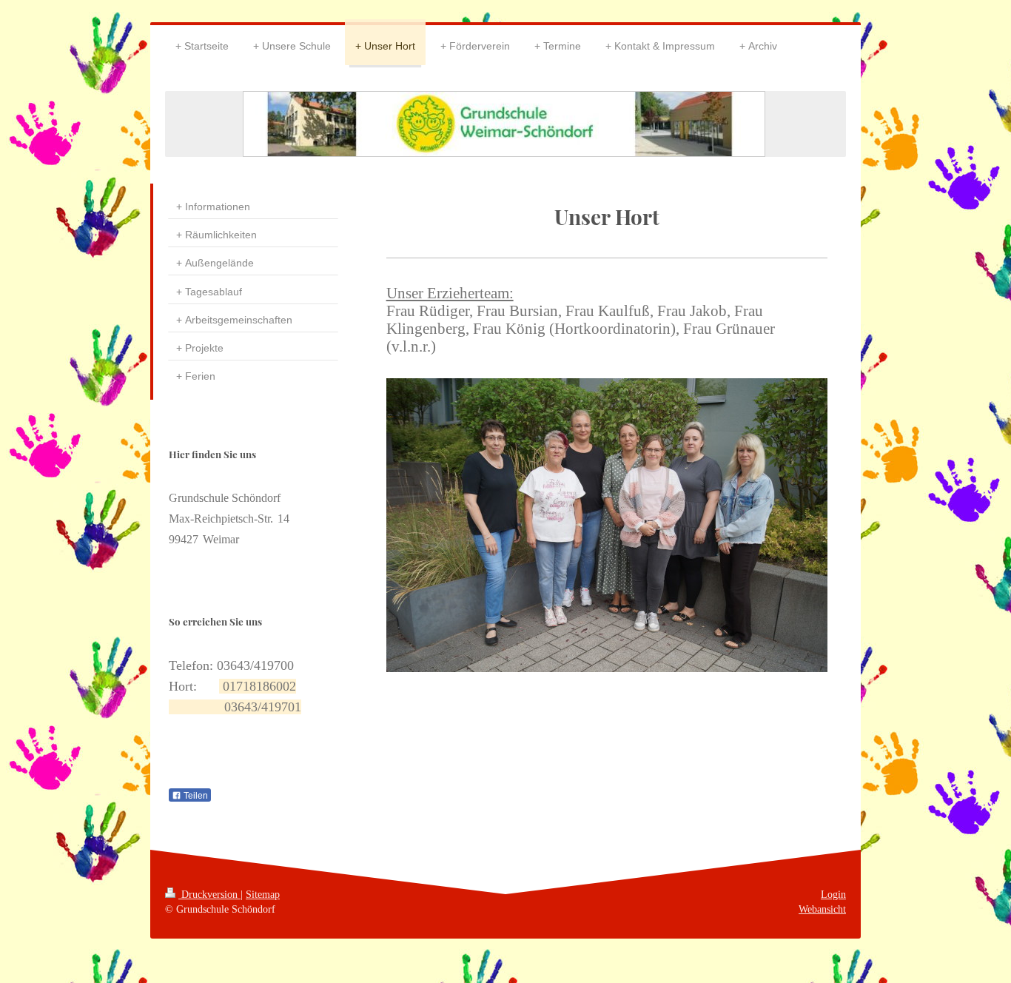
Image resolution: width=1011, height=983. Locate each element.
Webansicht (822, 909)
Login (833, 894)
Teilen (194, 796)
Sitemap (263, 894)
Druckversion (209, 894)
